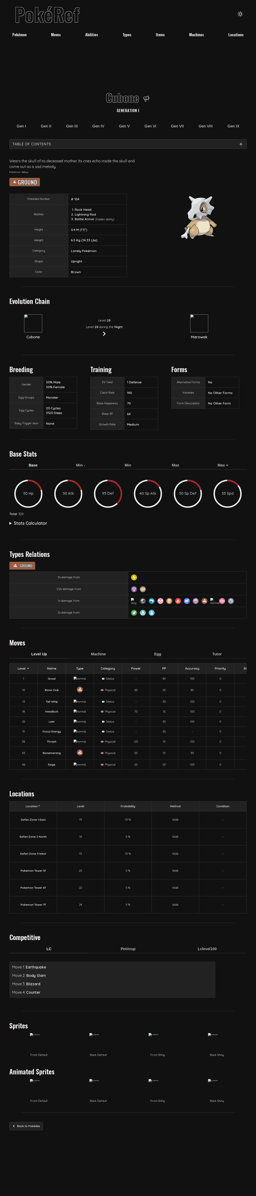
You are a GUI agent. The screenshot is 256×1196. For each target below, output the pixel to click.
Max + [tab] (223, 465)
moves (56, 34)
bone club (52, 690)
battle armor (84, 219)
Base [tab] (33, 465)
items (160, 34)
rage (51, 764)
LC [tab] (48, 949)
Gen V (124, 126)
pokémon (19, 34)
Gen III (72, 126)
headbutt (51, 711)
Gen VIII (206, 126)
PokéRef (47, 14)
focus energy (52, 731)
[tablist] (128, 467)
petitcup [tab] (128, 949)
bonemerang (52, 753)
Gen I (21, 126)
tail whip (52, 701)
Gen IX (233, 126)
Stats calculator (30, 523)
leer (52, 721)
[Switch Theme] (240, 14)
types (127, 34)
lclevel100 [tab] (207, 949)
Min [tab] (128, 465)
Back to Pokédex (28, 1126)
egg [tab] (157, 654)
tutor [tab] (217, 654)
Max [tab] (175, 465)
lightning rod (85, 214)
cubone (33, 337)
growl (52, 678)
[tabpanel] (128, 494)
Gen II (46, 126)
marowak (199, 337)
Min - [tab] (80, 465)
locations (236, 34)
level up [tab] (39, 654)
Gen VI (150, 126)
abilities (91, 34)
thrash (51, 741)
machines (196, 34)
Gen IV (98, 126)
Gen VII (177, 126)
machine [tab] (98, 654)
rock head (83, 209)
